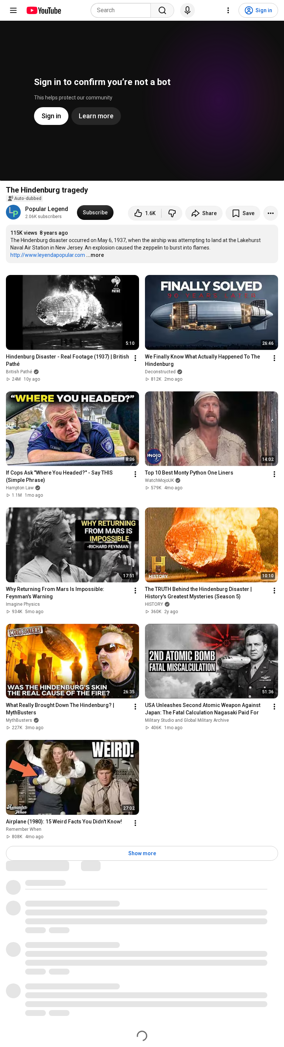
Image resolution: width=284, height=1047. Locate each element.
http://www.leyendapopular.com (47, 255)
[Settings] (228, 10)
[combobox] (123, 10)
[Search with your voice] (187, 10)
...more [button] (95, 255)
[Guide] (13, 10)
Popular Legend (46, 209)
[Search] (162, 10)
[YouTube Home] (43, 10)
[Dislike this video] (172, 213)
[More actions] (270, 213)
